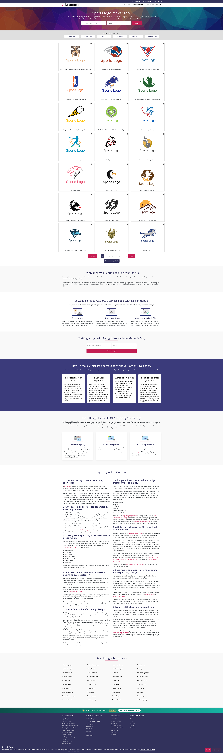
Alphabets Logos (67, 673)
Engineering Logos (92, 676)
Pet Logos (140, 669)
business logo (96, 604)
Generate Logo (111, 351)
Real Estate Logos (142, 676)
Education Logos (92, 673)
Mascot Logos (116, 692)
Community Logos (67, 692)
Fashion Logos (91, 680)
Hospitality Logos (117, 669)
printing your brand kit (76, 591)
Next (131, 256)
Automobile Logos (67, 676)
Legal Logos (115, 684)
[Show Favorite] (150, 1)
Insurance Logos (117, 676)
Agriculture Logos (67, 669)
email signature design (133, 559)
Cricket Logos (120, 36)
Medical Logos (116, 700)
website (151, 557)
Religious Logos (142, 680)
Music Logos (141, 665)
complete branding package (134, 564)
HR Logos (115, 673)
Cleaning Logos (66, 688)
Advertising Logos (67, 665)
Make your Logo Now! (111, 261)
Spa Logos (140, 692)
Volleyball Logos (136, 36)
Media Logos (116, 696)
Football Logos (88, 36)
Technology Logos (142, 700)
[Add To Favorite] (91, 43)
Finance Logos (91, 684)
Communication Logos (68, 696)
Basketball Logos (152, 36)
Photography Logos (143, 673)
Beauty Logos (66, 680)
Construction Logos (93, 665)
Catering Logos (66, 684)
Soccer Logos (104, 36)
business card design (87, 622)
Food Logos (90, 692)
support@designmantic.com (121, 633)
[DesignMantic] (70, 5)
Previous (92, 256)
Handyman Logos (117, 665)
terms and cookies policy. (147, 749)
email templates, (104, 452)
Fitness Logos (91, 688)
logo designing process (130, 516)
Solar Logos (140, 688)
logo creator (68, 486)
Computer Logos (67, 700)
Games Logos (71, 36)
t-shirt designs (149, 594)
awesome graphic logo (135, 533)
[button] (160, 36)
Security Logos (141, 684)
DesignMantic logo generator (71, 547)
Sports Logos (141, 696)
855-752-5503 (145, 1)
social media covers (103, 454)
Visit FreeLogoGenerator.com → (129, 710)
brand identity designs (119, 596)
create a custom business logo (79, 530)
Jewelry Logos (116, 680)
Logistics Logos (116, 688)
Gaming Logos (91, 696)
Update (137, 23)
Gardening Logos (92, 700)
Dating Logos (91, 669)
